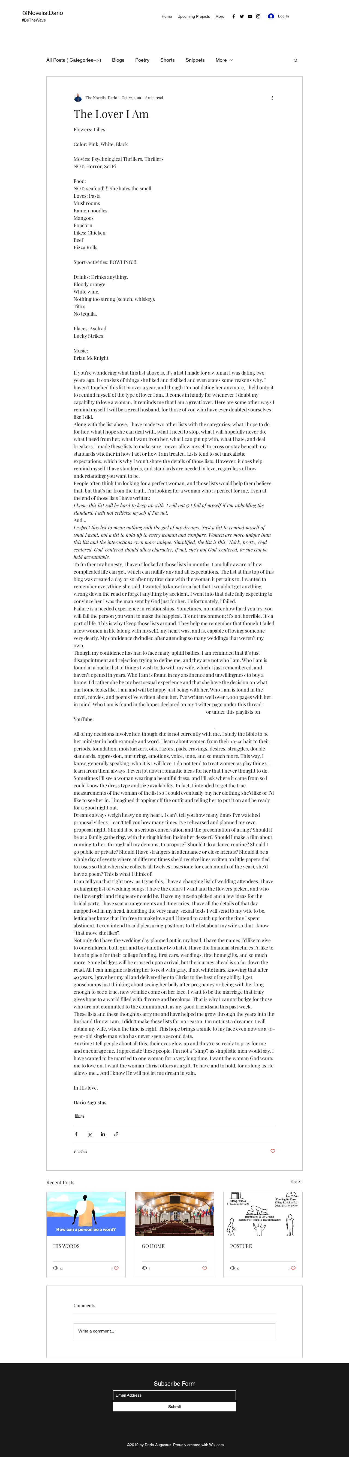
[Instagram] (258, 16)
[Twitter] (242, 16)
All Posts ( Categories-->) (73, 60)
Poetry (142, 60)
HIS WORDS (66, 1246)
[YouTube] (250, 16)
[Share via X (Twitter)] (89, 1134)
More (221, 60)
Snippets (195, 60)
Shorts (167, 60)
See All (297, 1181)
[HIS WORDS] (86, 1214)
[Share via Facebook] (76, 1134)
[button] (295, 60)
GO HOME (153, 1246)
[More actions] (272, 97)
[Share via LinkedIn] (103, 1134)
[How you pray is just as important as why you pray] (263, 1214)
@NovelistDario (42, 13)
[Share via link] (116, 1134)
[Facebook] (233, 16)
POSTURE (241, 1246)
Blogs (118, 60)
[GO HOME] (174, 1214)
